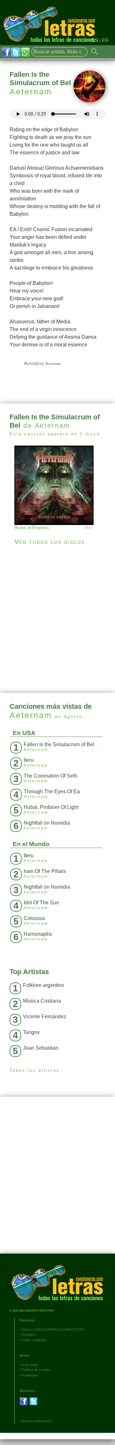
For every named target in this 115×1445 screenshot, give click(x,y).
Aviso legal (29, 1365)
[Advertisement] (57, 619)
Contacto (29, 1334)
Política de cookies (36, 1370)
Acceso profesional (36, 1421)
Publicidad (29, 1375)
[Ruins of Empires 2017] (57, 484)
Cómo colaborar (34, 1340)
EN (105, 40)
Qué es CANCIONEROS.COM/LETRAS (53, 1329)
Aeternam (31, 91)
